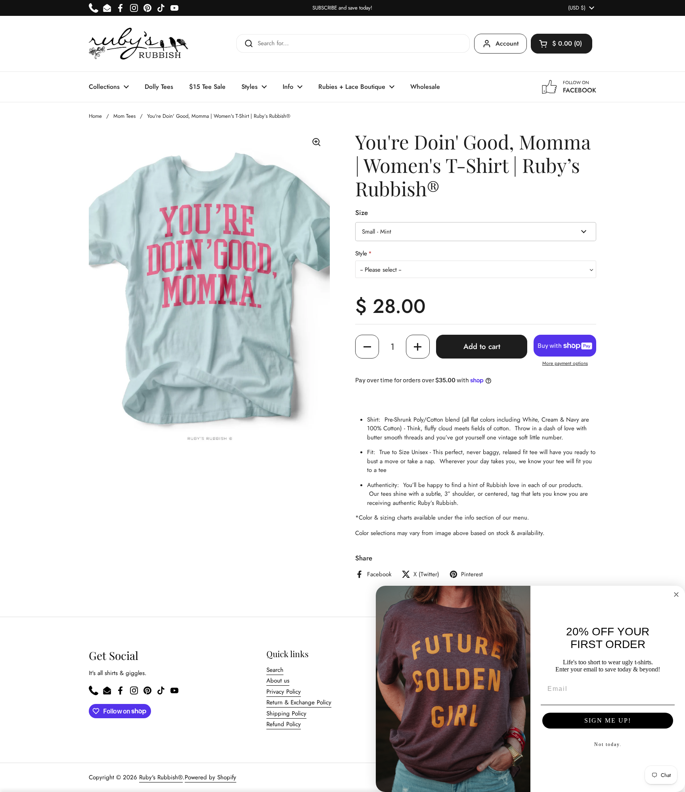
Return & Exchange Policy (298, 702)
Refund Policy (283, 724)
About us (277, 680)
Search (274, 669)
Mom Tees (124, 116)
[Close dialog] (676, 594)
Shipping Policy (286, 713)
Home (95, 116)
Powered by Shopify (210, 777)
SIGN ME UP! (607, 720)
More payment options (565, 363)
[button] (561, 44)
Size (361, 212)
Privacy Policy (283, 691)
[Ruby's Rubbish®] (138, 43)
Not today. (608, 744)
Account (507, 43)
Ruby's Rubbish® (161, 777)
